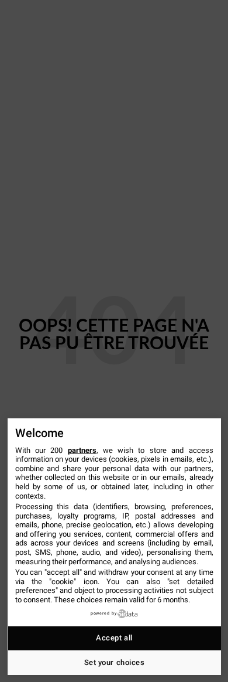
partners (82, 450)
